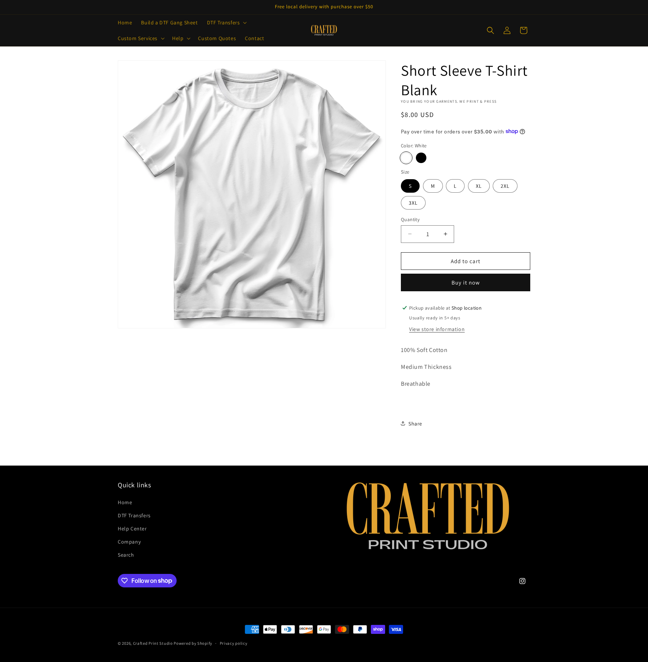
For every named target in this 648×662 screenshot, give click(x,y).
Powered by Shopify (193, 643)
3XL (413, 202)
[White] (406, 157)
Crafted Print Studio (153, 643)
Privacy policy (234, 643)
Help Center (132, 528)
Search (126, 554)
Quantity (410, 219)
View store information (437, 328)
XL (479, 185)
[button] (226, 22)
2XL (505, 185)
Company (129, 541)
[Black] (421, 157)
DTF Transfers (134, 515)
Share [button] (415, 423)
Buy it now (466, 282)
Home (125, 502)
